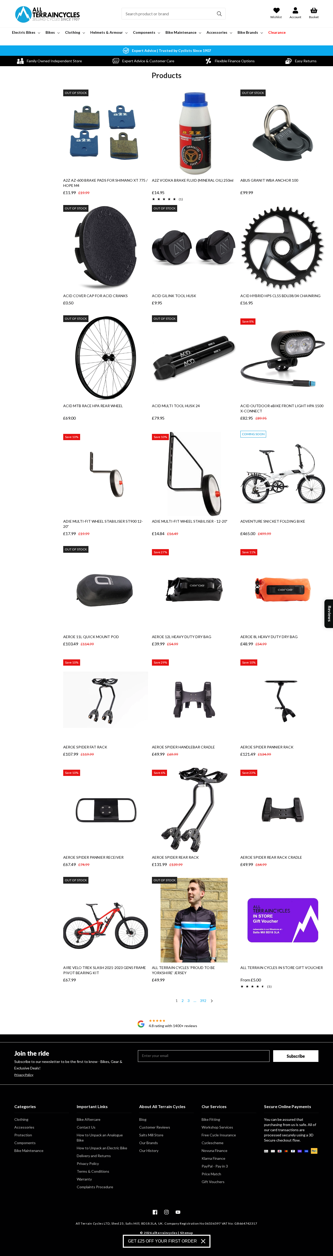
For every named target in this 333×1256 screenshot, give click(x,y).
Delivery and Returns (94, 1155)
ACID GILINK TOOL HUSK (174, 295)
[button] (25, 32)
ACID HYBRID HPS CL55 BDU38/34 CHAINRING (280, 295)
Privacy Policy (23, 1075)
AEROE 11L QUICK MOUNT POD (91, 636)
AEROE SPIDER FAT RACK (85, 747)
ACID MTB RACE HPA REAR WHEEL (93, 406)
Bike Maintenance (28, 1150)
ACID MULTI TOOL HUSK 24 (176, 406)
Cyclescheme (212, 1143)
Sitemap (186, 1233)
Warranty (84, 1179)
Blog (142, 1119)
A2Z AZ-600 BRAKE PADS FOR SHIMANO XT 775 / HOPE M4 (105, 183)
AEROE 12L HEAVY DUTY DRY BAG (181, 636)
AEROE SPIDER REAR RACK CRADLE (271, 857)
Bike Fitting (211, 1119)
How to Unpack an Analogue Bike (100, 1137)
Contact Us (86, 1127)
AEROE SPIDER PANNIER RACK (266, 747)
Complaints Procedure (95, 1187)
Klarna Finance (213, 1158)
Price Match (211, 1174)
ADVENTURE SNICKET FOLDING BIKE (272, 521)
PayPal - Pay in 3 (215, 1166)
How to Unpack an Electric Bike (102, 1148)
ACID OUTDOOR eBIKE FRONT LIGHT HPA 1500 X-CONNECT (281, 408)
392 (203, 1000)
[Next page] (211, 1001)
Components (25, 1143)
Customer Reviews (154, 1127)
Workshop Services (217, 1127)
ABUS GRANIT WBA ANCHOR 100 (269, 180)
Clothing (21, 1119)
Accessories (24, 1127)
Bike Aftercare (88, 1119)
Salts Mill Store (151, 1135)
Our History (148, 1150)
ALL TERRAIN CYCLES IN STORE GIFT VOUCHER (281, 967)
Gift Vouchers (213, 1181)
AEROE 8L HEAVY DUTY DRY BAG (269, 636)
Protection (23, 1135)
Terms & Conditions (93, 1171)
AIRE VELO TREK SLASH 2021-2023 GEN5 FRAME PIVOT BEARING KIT (104, 970)
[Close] (203, 1241)
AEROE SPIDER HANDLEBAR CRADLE (183, 747)
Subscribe (296, 1056)
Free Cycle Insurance (219, 1135)
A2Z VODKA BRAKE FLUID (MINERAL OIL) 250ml (192, 180)
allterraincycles (164, 1233)
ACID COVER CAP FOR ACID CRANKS (95, 295)
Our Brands (148, 1143)
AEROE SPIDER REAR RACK (175, 857)
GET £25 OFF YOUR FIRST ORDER (162, 1241)
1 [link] (177, 1000)
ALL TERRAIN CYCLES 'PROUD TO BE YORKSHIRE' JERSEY (183, 970)
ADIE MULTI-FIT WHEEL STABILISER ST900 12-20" (103, 524)
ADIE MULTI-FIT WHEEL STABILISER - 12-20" (189, 521)
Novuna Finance (214, 1150)
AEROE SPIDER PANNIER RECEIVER (93, 857)
